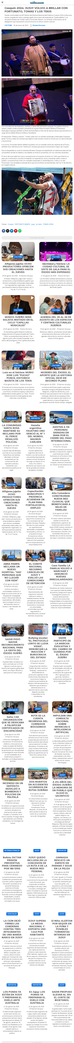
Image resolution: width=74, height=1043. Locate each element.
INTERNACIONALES (12, 850)
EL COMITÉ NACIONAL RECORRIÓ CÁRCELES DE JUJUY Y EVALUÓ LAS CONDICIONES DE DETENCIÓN (35, 574)
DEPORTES (35, 418)
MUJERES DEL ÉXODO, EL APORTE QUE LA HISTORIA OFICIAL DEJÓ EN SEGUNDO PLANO (56, 376)
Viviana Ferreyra (39, 25)
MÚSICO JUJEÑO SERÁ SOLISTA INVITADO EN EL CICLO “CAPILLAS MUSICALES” (18, 321)
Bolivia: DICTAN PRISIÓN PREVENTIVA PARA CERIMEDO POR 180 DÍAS (12, 863)
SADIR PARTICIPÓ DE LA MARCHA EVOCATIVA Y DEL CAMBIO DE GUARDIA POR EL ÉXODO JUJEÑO (62, 648)
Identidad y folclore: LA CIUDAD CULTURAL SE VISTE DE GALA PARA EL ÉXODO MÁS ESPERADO (56, 268)
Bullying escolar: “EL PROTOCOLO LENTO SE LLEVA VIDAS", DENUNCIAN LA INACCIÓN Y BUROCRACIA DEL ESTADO (38, 648)
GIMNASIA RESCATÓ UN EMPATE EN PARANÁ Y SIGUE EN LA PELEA (62, 863)
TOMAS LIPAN (48, 224)
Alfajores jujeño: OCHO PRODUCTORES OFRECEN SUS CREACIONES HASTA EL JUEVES (18, 268)
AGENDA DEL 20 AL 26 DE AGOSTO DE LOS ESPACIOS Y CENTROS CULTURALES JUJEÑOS (56, 321)
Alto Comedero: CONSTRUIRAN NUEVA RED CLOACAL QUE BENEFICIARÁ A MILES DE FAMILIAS (61, 501)
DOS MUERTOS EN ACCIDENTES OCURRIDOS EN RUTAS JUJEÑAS (38, 785)
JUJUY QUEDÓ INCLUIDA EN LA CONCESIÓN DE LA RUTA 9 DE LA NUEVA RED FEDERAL (37, 864)
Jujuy (33, 224)
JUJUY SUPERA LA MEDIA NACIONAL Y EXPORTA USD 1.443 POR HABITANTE (37, 927)
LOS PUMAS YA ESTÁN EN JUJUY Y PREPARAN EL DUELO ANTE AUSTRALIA (12, 997)
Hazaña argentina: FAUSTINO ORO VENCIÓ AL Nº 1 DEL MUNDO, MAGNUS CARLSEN (35, 433)
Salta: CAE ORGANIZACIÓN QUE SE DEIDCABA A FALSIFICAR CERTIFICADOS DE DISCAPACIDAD (13, 724)
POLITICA (62, 709)
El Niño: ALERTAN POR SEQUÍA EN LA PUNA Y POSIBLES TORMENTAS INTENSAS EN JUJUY (61, 929)
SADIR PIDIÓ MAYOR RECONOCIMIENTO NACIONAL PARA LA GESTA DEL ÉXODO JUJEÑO (13, 646)
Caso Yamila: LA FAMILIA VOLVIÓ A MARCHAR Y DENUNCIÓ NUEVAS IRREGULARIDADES (60, 572)
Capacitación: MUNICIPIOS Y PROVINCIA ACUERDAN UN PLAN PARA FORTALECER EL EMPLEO (35, 499)
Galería (65, 31)
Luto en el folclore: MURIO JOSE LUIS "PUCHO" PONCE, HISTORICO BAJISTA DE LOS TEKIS (18, 376)
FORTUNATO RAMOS (22, 224)
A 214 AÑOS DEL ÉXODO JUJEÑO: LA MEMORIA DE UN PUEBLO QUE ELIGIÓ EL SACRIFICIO (62, 789)
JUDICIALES (11, 418)
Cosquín (11, 224)
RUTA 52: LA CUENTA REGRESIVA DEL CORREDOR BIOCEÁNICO (38, 721)
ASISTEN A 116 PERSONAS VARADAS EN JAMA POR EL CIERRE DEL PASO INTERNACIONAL (61, 434)
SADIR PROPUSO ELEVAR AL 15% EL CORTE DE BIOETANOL (62, 996)
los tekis (39, 224)
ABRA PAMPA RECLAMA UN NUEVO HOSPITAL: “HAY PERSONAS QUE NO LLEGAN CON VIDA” (11, 572)
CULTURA (8, 25)
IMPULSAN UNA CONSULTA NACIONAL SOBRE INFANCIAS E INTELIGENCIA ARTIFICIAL (62, 724)
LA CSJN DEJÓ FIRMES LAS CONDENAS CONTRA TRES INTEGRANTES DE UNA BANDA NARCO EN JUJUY (12, 929)
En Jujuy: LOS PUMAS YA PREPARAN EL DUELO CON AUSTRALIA (37, 997)
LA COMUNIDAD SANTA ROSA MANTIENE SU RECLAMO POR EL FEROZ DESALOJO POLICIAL (11, 433)
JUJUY (60, 420)
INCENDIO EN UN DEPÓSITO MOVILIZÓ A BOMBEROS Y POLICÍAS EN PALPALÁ (13, 790)
